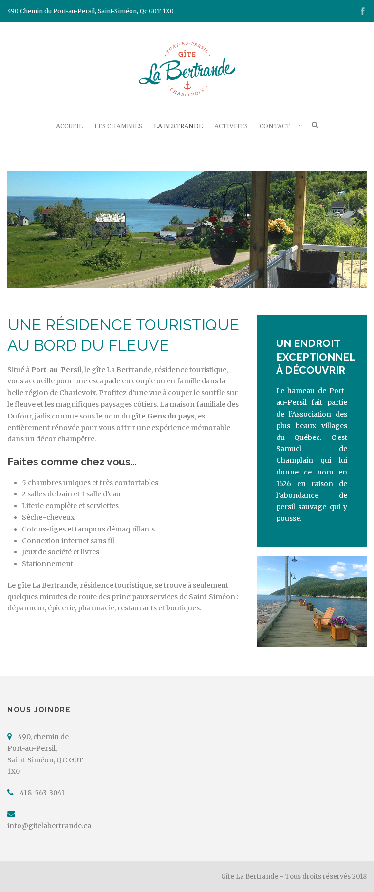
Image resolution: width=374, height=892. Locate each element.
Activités (231, 126)
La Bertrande (178, 126)
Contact (275, 126)
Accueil (69, 126)
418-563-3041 (42, 792)
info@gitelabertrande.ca (49, 825)
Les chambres (118, 126)
